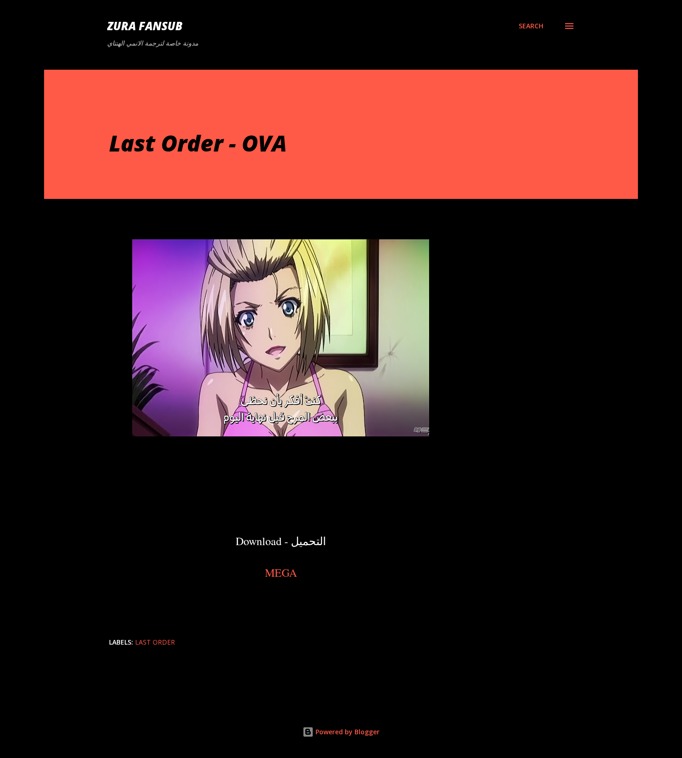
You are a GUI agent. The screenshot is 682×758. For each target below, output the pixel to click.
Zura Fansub (144, 25)
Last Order (155, 642)
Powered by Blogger (347, 731)
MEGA (281, 572)
